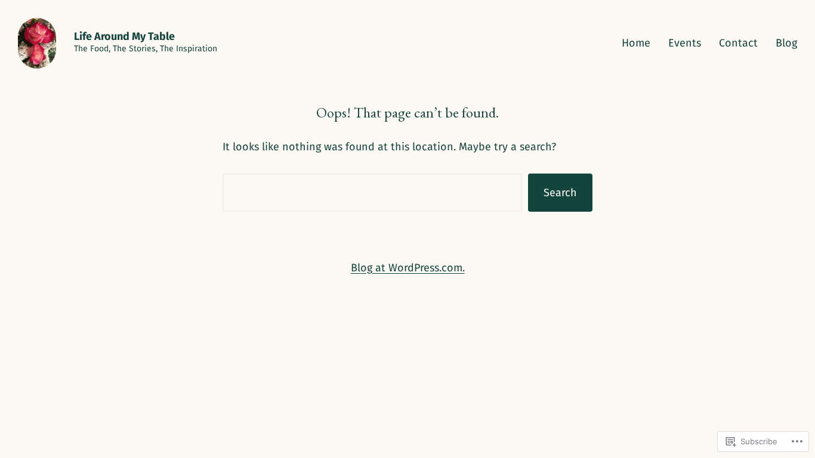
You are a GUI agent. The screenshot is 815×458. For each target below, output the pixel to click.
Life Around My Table (124, 36)
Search (560, 192)
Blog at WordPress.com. (408, 267)
